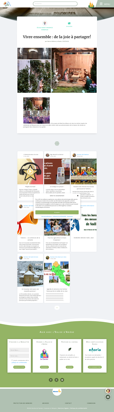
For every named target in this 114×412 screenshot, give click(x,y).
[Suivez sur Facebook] (51, 380)
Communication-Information (85, 205)
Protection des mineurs (22, 403)
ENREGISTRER (19, 367)
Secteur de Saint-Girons (31, 257)
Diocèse (69, 26)
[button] (78, 196)
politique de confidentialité (19, 362)
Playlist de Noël (30, 186)
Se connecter (95, 367)
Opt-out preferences (46, 216)
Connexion (91, 403)
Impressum (70, 216)
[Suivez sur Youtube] (62, 380)
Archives (45, 403)
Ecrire (69, 367)
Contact (68, 403)
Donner (44, 367)
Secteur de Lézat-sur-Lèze (58, 257)
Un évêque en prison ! (57, 186)
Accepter (57, 212)
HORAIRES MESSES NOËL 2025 (84, 238)
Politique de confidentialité (59, 216)
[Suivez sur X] (56, 380)
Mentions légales (63, 408)
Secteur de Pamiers (83, 154)
